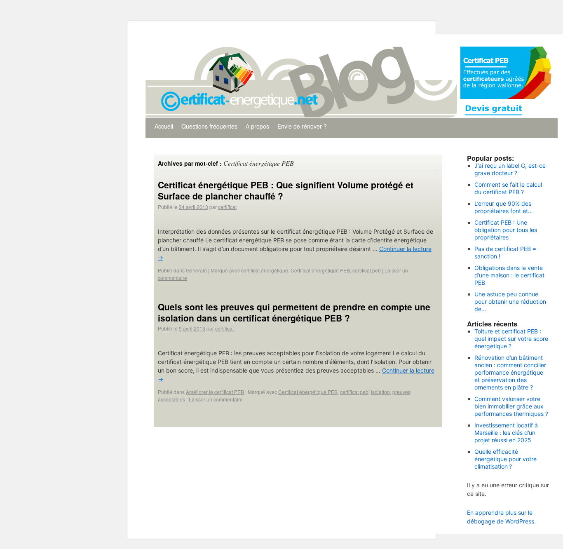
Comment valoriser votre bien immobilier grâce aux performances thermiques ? (511, 406)
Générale (196, 270)
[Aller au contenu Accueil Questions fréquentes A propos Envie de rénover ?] (351, 40)
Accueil (164, 126)
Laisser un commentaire (216, 399)
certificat (227, 206)
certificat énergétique (264, 270)
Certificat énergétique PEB (320, 270)
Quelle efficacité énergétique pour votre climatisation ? (505, 459)
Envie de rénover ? (302, 126)
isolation (380, 391)
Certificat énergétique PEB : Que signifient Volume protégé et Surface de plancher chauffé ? (285, 190)
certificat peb (366, 270)
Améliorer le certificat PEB (215, 391)
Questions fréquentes (209, 126)
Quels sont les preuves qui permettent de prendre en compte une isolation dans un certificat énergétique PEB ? (294, 312)
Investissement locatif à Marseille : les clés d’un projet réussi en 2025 (506, 432)
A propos (257, 126)
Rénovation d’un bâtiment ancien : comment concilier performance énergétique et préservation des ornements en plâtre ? (510, 372)
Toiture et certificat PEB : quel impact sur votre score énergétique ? (511, 339)
